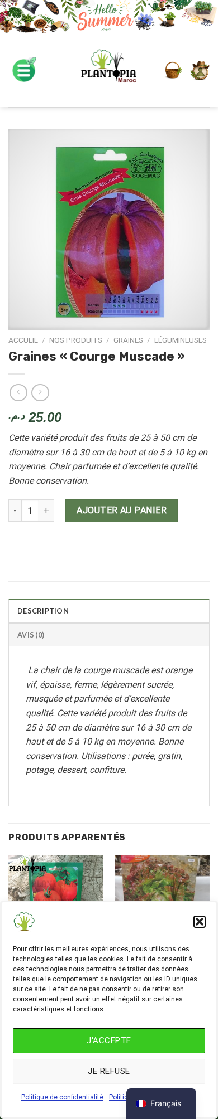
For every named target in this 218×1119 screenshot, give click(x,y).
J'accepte (109, 1040)
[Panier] (173, 70)
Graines (128, 339)
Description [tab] (43, 610)
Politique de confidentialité (62, 1097)
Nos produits (75, 339)
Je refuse (109, 1071)
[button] (199, 921)
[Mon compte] (200, 70)
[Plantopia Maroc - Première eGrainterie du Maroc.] (109, 70)
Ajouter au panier (122, 510)
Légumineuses (180, 339)
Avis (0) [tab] (30, 634)
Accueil (23, 339)
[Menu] (23, 70)
